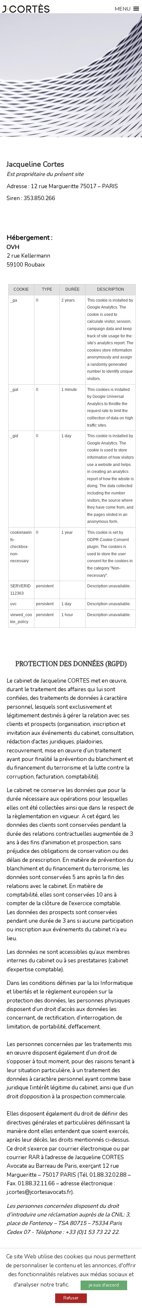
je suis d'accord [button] (104, 1285)
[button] (122, 10)
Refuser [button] (71, 1298)
